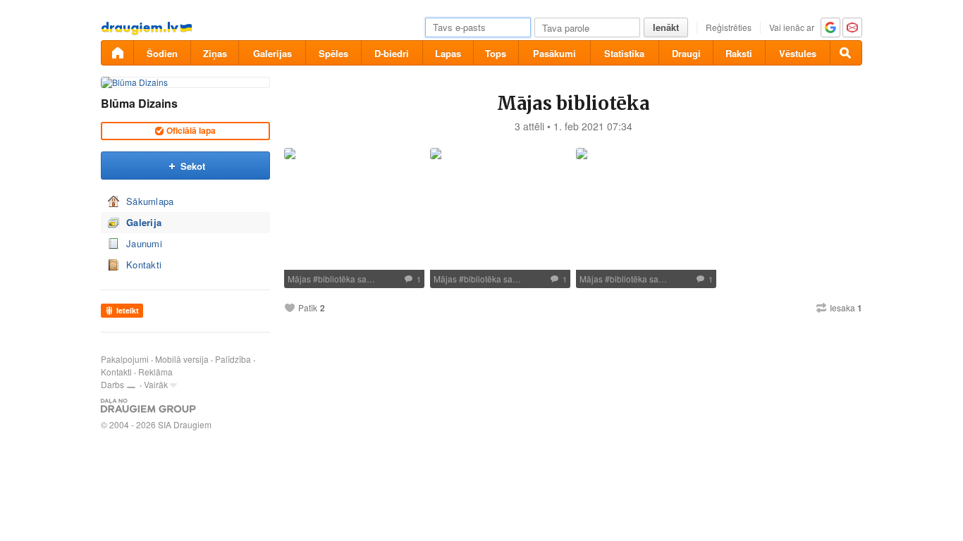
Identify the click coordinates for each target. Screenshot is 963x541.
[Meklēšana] (846, 53)
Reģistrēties (729, 27)
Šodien (162, 53)
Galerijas (272, 53)
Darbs (112, 384)
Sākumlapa (150, 201)
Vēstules (797, 53)
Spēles (333, 53)
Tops (495, 53)
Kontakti (143, 264)
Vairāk (156, 384)
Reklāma (155, 372)
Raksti (738, 53)
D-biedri (391, 53)
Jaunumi (144, 243)
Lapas (448, 53)
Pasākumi (554, 53)
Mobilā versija (182, 359)
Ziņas (215, 53)
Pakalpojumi (125, 359)
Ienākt (666, 27)
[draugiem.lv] (117, 53)
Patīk (307, 307)
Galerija (143, 222)
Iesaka (846, 307)
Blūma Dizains (139, 103)
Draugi (686, 53)
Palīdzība (233, 359)
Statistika (624, 53)
